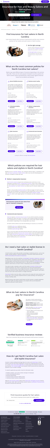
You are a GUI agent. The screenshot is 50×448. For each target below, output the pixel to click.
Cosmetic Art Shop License (36, 266)
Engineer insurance (4, 431)
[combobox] (9, 14)
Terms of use (19, 436)
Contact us (27, 431)
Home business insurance (17, 421)
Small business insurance (5, 29)
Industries (13, 29)
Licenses (23, 436)
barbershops (35, 362)
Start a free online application (17, 364)
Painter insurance (4, 421)
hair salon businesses (12, 173)
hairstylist (32, 258)
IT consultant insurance (4, 423)
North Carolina (22, 173)
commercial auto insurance (21, 217)
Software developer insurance (5, 424)
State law (9, 217)
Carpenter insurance (4, 420)
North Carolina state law (12, 182)
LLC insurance (15, 424)
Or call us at (25, 18)
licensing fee (37, 261)
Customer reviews (28, 421)
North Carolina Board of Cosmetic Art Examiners (15, 255)
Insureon (12, 439)
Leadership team (28, 418)
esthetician (36, 258)
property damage (15, 228)
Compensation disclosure (30, 426)
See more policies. (31, 155)
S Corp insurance (16, 426)
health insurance (21, 186)
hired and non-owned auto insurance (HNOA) (22, 234)
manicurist (42, 258)
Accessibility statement (30, 436)
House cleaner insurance (5, 426)
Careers (27, 420)
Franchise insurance (16, 418)
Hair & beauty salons (27, 29)
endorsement (22, 236)
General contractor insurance (5, 418)
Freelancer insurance (16, 420)
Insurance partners (29, 423)
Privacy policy (14, 436)
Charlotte (15, 171)
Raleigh (19, 171)
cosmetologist (26, 258)
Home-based (8, 274)
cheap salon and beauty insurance (32, 380)
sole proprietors (12, 186)
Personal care (19, 29)
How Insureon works (29, 424)
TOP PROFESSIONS (4, 417)
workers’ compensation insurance (24, 183)
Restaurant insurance (4, 429)
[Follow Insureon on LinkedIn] (38, 419)
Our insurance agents (16, 366)
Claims (27, 429)
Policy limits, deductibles (32, 317)
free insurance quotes (14, 380)
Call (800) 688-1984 (18, 413)
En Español (36, 436)
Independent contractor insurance (18, 423)
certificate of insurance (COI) (38, 382)
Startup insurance (16, 429)
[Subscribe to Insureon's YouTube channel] (40, 419)
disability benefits (22, 190)
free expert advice (33, 52)
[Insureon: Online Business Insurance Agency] (6, 1)
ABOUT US (27, 417)
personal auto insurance (23, 232)
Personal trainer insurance (5, 432)
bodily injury (14, 226)
